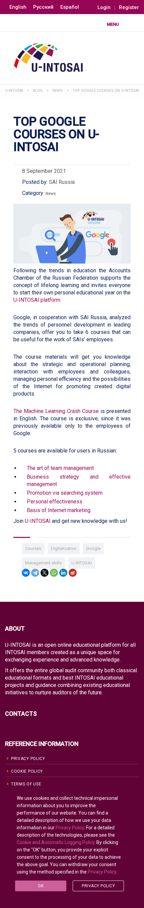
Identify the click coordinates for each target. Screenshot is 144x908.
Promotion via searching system (64, 493)
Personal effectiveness (54, 501)
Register (129, 7)
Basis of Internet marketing (58, 510)
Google (93, 548)
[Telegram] (35, 573)
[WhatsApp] (54, 573)
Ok (41, 886)
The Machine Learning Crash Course (56, 411)
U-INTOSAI (38, 521)
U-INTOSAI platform (36, 300)
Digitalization (63, 548)
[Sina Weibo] (73, 573)
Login (104, 7)
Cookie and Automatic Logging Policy (55, 842)
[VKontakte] (26, 573)
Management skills (43, 562)
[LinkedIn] (63, 573)
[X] (45, 573)
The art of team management (60, 468)
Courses (33, 548)
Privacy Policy (70, 827)
